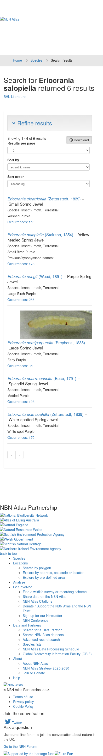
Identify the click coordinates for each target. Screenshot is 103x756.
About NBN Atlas (35, 663)
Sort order (15, 176)
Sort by (13, 159)
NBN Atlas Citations (37, 601)
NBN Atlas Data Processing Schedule (51, 649)
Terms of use (23, 696)
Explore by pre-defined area (44, 577)
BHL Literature (15, 96)
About (17, 658)
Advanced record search (41, 639)
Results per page (21, 143)
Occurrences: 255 (20, 299)
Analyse (19, 582)
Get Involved (22, 586)
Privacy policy (23, 701)
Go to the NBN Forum (20, 746)
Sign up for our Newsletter (42, 615)
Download (81, 140)
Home (17, 60)
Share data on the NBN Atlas (44, 596)
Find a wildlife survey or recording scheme (55, 591)
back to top (8, 553)
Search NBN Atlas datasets (43, 634)
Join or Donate (34, 672)
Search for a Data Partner (42, 629)
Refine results (34, 122)
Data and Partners (27, 625)
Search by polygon (37, 567)
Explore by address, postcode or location (54, 572)
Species (36, 60)
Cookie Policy (23, 706)
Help (16, 677)
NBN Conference (35, 620)
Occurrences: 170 (20, 437)
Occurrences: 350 (20, 365)
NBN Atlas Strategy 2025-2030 (46, 668)
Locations (20, 563)
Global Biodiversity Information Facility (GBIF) (57, 653)
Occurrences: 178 (20, 263)
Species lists (32, 644)
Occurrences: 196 (20, 401)
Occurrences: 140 (20, 222)
